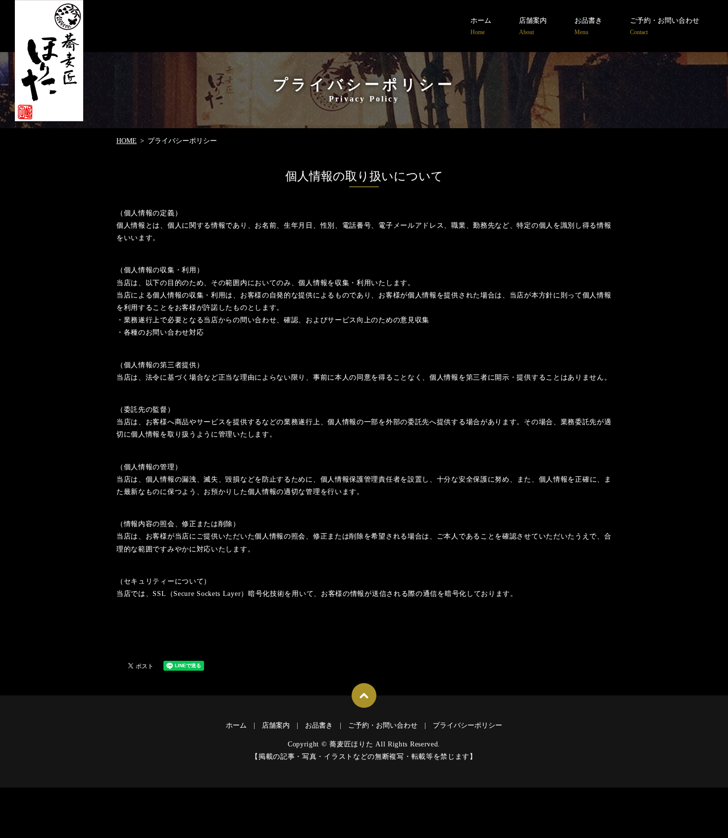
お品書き (588, 26)
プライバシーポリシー (467, 725)
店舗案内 (533, 26)
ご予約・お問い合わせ (664, 26)
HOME (126, 141)
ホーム (480, 26)
